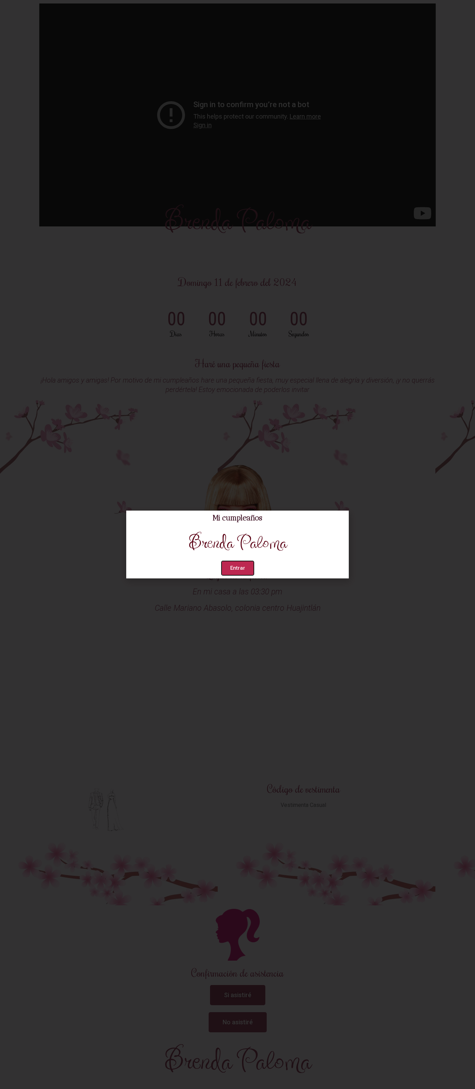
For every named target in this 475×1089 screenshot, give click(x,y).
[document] (237, 544)
